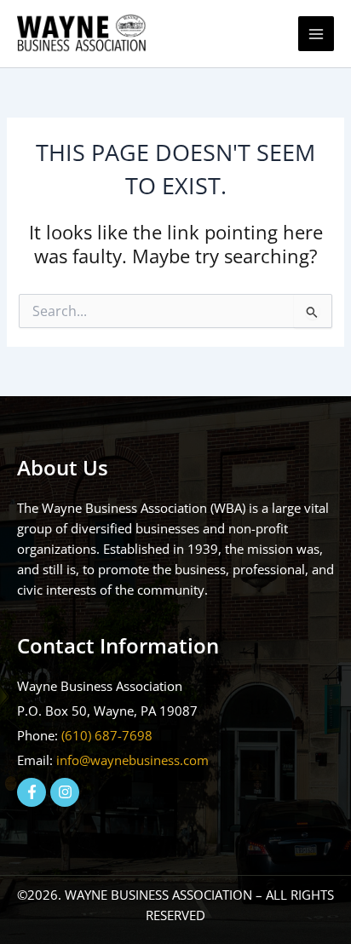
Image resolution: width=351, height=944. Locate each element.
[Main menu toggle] (316, 34)
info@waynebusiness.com (132, 759)
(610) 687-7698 (106, 735)
